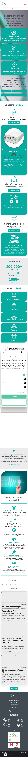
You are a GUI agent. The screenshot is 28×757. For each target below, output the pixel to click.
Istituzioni (14, 340)
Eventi (11, 584)
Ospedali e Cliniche (14, 299)
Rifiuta (14, 403)
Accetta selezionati (14, 400)
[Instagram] (11, 715)
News (16, 584)
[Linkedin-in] (17, 715)
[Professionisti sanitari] (14, 316)
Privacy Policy (4, 752)
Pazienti (14, 330)
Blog (7, 584)
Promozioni (14, 588)
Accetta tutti (14, 396)
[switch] (25, 379)
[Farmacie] (14, 305)
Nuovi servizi (23, 584)
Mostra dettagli (20, 392)
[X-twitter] (15, 715)
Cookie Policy (24, 752)
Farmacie (14, 310)
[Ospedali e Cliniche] (14, 295)
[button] (14, 9)
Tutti (3, 584)
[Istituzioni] (14, 336)
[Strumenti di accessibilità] (5, 754)
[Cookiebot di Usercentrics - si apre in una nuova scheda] (21, 352)
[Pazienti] (14, 326)
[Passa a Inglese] (25, 4)
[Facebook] (13, 715)
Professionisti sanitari (14, 320)
